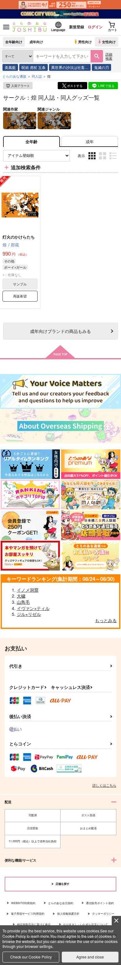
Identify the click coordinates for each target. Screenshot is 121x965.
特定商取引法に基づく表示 (34, 924)
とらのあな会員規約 (60, 903)
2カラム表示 (103, 160)
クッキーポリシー (103, 914)
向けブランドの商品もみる (60, 331)
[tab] (89, 141)
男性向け (85, 41)
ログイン (95, 27)
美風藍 (10, 67)
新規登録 (76, 27)
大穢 (21, 596)
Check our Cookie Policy (31, 956)
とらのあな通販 (14, 76)
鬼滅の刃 (101, 67)
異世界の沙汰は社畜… (69, 67)
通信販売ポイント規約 (100, 903)
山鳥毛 (23, 602)
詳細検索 (108, 56)
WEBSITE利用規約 (23, 903)
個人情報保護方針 (68, 914)
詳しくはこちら (104, 785)
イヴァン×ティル (33, 608)
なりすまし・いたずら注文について (85, 924)
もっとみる (106, 620)
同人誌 (37, 76)
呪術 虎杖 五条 (33, 67)
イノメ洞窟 (27, 590)
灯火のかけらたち (18, 237)
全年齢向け (13, 41)
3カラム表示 (93, 160)
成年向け (36, 41)
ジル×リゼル (29, 614)
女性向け (109, 41)
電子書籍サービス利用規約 (27, 914)
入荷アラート (20, 86)
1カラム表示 (114, 160)
